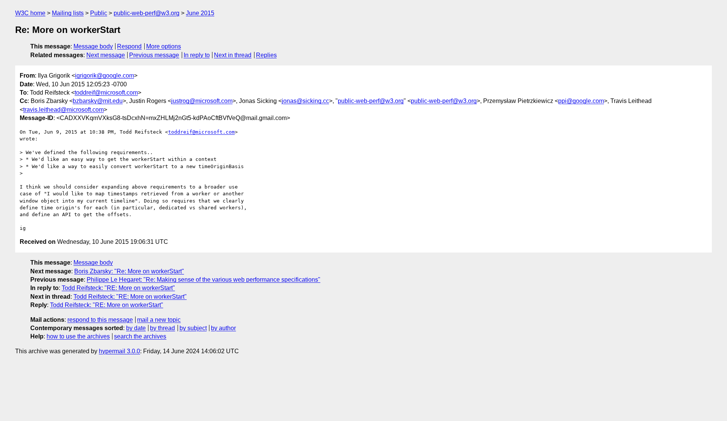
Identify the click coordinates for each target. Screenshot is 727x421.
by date (136, 328)
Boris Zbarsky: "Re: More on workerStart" (129, 271)
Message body (93, 46)
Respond (129, 46)
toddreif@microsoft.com (106, 92)
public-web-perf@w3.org (146, 13)
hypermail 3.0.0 (119, 351)
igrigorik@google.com (104, 75)
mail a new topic (159, 320)
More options (163, 46)
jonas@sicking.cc (305, 101)
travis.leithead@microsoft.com (63, 109)
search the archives (140, 336)
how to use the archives (78, 336)
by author (223, 328)
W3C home (30, 13)
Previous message (154, 55)
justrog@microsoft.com (201, 101)
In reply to (197, 55)
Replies (266, 55)
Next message (105, 55)
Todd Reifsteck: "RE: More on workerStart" (118, 288)
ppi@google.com (581, 101)
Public (98, 13)
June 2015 (200, 13)
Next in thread (232, 55)
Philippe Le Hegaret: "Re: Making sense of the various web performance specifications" (203, 279)
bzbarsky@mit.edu (98, 101)
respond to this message (100, 320)
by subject (193, 328)
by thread (162, 328)
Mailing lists (68, 13)
